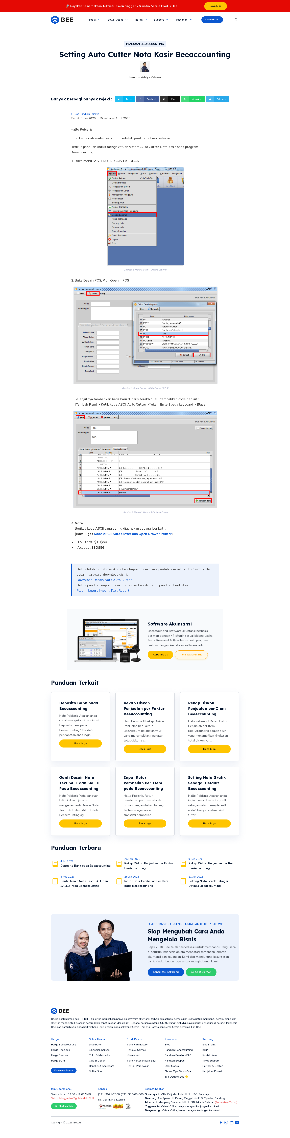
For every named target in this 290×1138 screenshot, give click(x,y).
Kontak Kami (209, 1055)
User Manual (172, 1066)
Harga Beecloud (60, 1050)
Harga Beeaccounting (63, 1044)
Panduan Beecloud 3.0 (178, 1055)
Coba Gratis (160, 654)
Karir (205, 1050)
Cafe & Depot (97, 1061)
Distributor (95, 1044)
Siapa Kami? (209, 1044)
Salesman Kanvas (99, 1050)
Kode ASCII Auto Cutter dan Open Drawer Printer (133, 534)
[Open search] (236, 19)
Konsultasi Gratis (191, 654)
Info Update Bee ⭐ (176, 1077)
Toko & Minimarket (100, 1055)
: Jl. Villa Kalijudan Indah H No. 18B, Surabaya (177, 1094)
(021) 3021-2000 (109, 1094)
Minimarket (133, 1055)
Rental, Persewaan (138, 1066)
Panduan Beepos (175, 1061)
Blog (167, 1044)
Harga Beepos (59, 1055)
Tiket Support (210, 1061)
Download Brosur (63, 1070)
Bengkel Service (136, 1050)
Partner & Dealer (212, 1066)
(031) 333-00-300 (132, 1094)
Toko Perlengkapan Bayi (141, 1061)
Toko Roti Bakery (137, 1044)
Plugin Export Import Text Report (103, 590)
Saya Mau (216, 6)
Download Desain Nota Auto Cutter (104, 580)
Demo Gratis (212, 19)
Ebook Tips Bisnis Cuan (178, 1071)
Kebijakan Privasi (212, 1071)
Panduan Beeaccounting (179, 1050)
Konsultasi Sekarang (166, 972)
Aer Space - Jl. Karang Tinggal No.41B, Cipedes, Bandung (185, 1098)
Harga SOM (58, 1061)
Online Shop (96, 1071)
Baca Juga (80, 743)
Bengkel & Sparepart (101, 1066)
